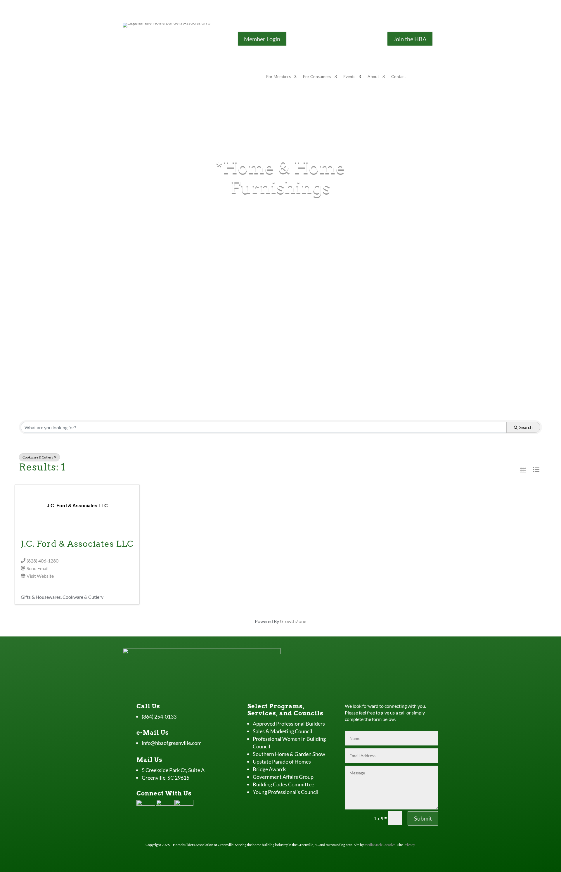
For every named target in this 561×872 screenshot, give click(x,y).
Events (349, 77)
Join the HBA (410, 38)
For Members (278, 77)
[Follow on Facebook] (330, 36)
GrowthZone (293, 621)
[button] (523, 470)
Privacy (409, 844)
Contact (398, 77)
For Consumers (317, 77)
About (373, 77)
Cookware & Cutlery (37, 457)
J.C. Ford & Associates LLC (77, 544)
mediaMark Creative (379, 844)
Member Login (262, 38)
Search (526, 427)
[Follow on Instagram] (342, 36)
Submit (423, 818)
